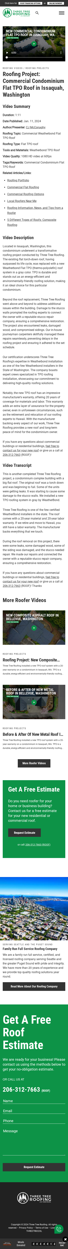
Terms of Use (41, 1228)
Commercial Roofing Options (25, 194)
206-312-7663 (11, 455)
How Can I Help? (62, 1244)
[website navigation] (61, 13)
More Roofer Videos (34, 763)
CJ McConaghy (36, 127)
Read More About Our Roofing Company (34, 986)
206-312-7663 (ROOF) (37, 844)
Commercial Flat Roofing (23, 187)
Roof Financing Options (30, 3)
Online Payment (55, 3)
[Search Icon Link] (37, 13)
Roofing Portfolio (18, 180)
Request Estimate (24, 832)
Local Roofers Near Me (21, 201)
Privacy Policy (26, 1228)
